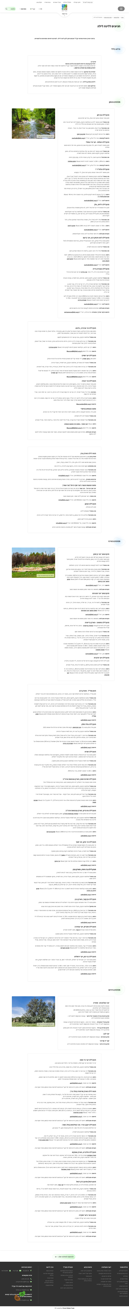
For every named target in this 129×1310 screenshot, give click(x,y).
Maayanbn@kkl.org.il (83, 404)
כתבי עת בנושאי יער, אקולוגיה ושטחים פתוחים (104, 1285)
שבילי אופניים (57, 2)
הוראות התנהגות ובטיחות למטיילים (48, 1281)
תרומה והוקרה (69, 1282)
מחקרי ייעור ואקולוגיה (106, 1281)
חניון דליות (71, 226)
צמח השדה (47, 2)
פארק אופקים (91, 1155)
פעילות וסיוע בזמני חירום (66, 1288)
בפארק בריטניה (88, 626)
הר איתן (57, 861)
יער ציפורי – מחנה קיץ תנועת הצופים (76, 424)
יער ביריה (84, 272)
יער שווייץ (54, 373)
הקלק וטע (39, 2)
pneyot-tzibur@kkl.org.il (24, 1282)
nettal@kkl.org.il (91, 614)
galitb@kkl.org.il (76, 1083)
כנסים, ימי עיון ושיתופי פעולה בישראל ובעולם (85, 1280)
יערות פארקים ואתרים (122, 1273)
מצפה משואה (100, 650)
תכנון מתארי (89, 1276)
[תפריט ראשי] (121, 9)
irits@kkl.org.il (63, 476)
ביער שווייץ (86, 359)
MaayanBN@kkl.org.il (74, 351)
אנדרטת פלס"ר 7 (103, 196)
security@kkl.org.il (25, 1300)
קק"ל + (32, 9)
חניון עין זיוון (81, 134)
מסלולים (125, 1276)
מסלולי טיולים (67, 2)
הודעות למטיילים (123, 1271)
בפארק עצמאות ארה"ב (70, 814)
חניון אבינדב (53, 347)
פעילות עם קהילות (68, 1285)
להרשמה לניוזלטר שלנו (66, 1257)
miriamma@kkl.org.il (72, 312)
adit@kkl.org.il (86, 720)
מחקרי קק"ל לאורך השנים (85, 1273)
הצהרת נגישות (49, 1271)
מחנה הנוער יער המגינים (89, 610)
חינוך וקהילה (77, 2)
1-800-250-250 (26, 1279)
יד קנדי (78, 930)
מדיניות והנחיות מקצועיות (105, 1273)
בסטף (63, 855)
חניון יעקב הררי (44, 1140)
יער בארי (61, 1185)
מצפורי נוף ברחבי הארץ (122, 1289)
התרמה (23, 9)
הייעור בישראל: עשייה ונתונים (104, 1271)
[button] (40, 9)
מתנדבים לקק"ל (68, 1280)
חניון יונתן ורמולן (65, 1203)
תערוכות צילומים (123, 1296)
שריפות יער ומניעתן (106, 1276)
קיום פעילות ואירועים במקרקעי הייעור (123, 1292)
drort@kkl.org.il (91, 585)
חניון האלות (72, 161)
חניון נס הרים (51, 832)
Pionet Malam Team (68, 1308)
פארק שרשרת (78, 1112)
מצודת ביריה (82, 300)
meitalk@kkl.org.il (78, 138)
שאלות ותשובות (49, 1285)
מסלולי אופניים (124, 1279)
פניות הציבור (50, 1278)
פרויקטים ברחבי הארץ (86, 1271)
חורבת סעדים (65, 948)
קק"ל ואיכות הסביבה (106, 1279)
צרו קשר (64, 14)
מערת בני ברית (68, 743)
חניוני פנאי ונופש (124, 1286)
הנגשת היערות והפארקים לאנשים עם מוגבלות (66, 1271)
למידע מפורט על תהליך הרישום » (84, 68)
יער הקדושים (77, 727)
